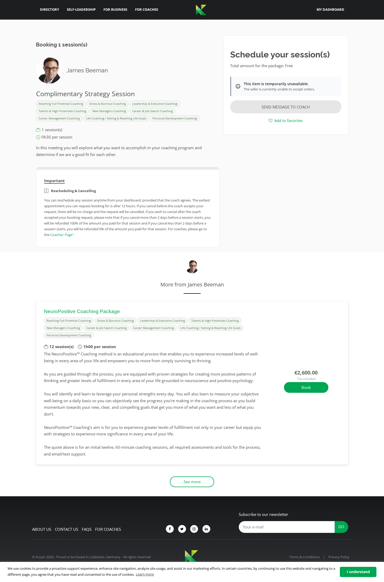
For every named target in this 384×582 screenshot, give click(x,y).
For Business (115, 9)
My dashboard (330, 9)
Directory (49, 9)
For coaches (108, 529)
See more (192, 481)
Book (306, 387)
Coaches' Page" (62, 234)
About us (41, 529)
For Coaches (146, 9)
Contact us (66, 529)
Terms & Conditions (304, 557)
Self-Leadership (81, 9)
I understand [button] (358, 571)
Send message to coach (285, 107)
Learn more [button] (145, 574)
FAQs (86, 529)
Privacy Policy (339, 557)
